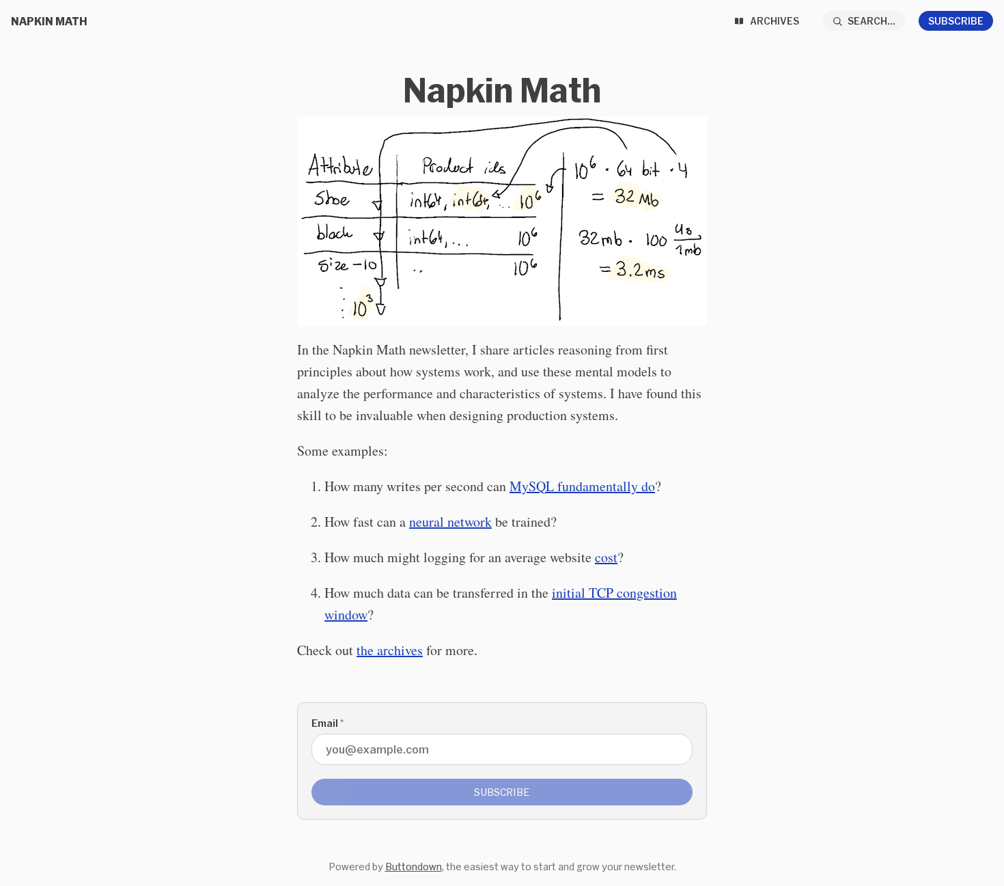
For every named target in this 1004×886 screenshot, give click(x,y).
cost (606, 557)
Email (327, 723)
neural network (450, 521)
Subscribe (956, 21)
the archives (390, 650)
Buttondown (413, 866)
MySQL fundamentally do (582, 486)
